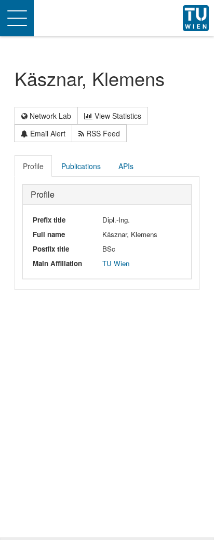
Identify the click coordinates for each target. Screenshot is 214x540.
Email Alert (46, 133)
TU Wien (115, 263)
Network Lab (49, 115)
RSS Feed (102, 133)
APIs (125, 166)
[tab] (34, 166)
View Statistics (116, 115)
